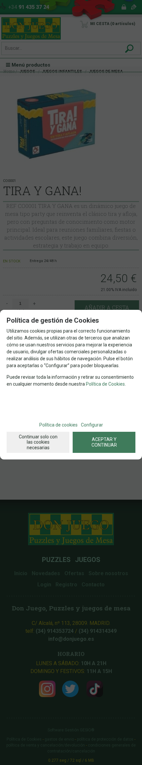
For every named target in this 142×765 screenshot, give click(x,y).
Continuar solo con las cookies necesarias (38, 442)
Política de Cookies (105, 384)
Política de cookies (58, 424)
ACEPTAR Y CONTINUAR (104, 442)
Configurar (92, 424)
